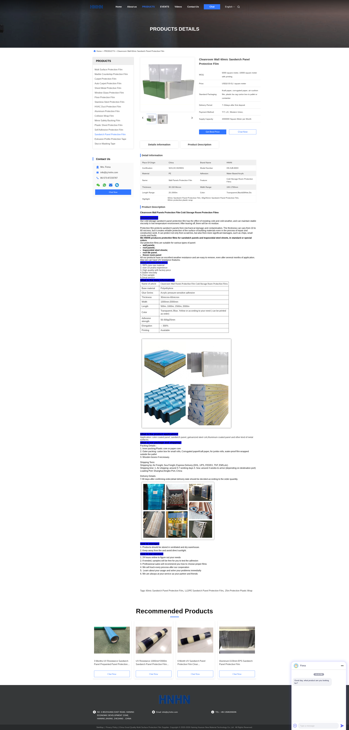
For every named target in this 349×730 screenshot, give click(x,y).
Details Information (159, 144)
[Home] (96, 7)
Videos (178, 7)
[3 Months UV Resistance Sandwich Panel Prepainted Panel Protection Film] (112, 640)
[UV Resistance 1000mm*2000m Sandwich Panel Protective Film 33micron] (154, 640)
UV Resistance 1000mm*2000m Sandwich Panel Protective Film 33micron (151, 663)
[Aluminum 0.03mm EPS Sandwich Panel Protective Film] (237, 640)
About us (132, 7)
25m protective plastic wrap (238, 591)
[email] (111, 185)
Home (119, 7)
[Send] (342, 726)
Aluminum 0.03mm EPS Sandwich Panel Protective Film (236, 662)
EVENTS (164, 7)
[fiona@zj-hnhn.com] (117, 185)
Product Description (199, 144)
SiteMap (99, 727)
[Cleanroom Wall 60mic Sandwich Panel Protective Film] (167, 84)
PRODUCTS (148, 7)
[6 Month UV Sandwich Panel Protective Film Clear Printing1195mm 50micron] (195, 640)
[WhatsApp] (104, 185)
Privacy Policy (112, 727)
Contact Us (193, 7)
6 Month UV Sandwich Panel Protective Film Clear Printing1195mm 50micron (191, 663)
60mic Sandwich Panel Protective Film (164, 591)
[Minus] (342, 665)
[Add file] (295, 726)
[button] (98, 646)
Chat (212, 7)
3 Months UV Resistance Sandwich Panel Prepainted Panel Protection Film (111, 663)
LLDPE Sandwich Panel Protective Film (204, 591)
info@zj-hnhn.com (109, 172)
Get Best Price (213, 132)
